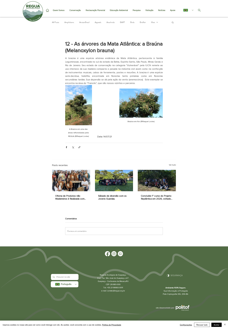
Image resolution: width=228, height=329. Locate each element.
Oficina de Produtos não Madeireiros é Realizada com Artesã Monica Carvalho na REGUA (69, 197)
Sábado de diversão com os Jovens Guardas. (112, 197)
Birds (132, 22)
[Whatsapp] (120, 253)
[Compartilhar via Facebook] (66, 147)
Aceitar (216, 324)
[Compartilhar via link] (79, 147)
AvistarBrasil (84, 22)
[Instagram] (114, 253)
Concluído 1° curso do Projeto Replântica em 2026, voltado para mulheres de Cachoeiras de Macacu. (156, 197)
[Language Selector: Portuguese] (187, 10)
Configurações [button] (186, 324)
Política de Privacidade (111, 324)
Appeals (98, 22)
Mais (153, 22)
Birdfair (143, 22)
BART (122, 22)
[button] (172, 22)
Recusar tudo (202, 324)
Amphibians (69, 22)
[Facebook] (107, 253)
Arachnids (110, 22)
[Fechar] (224, 325)
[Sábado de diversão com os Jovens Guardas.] (114, 180)
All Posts (55, 22)
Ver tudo (172, 165)
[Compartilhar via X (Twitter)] (73, 147)
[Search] (199, 10)
